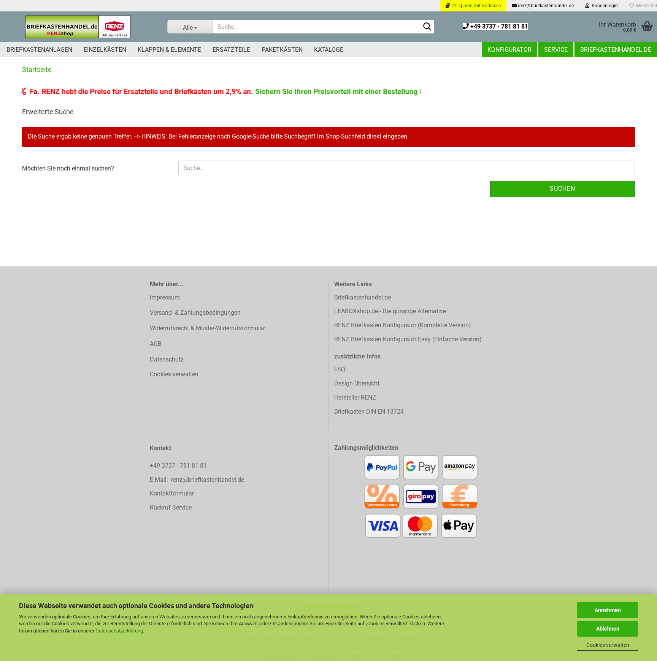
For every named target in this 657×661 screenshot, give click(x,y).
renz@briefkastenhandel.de (545, 5)
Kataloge (328, 49)
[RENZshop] (78, 26)
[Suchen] (427, 27)
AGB (156, 343)
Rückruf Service (171, 507)
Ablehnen (607, 629)
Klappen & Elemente (169, 49)
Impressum (165, 297)
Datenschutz (167, 359)
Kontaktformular (172, 493)
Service (556, 49)
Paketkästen (282, 49)
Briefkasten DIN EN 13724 (369, 411)
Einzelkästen (105, 49)
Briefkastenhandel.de (615, 49)
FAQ (339, 369)
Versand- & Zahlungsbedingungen (195, 312)
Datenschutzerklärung (119, 631)
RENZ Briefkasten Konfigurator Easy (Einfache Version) (408, 339)
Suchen (562, 188)
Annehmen (608, 610)
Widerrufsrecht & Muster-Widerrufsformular (207, 328)
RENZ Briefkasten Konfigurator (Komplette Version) (402, 325)
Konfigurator (509, 49)
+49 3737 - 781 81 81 (498, 26)
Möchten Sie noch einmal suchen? (68, 168)
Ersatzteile (231, 49)
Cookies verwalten (607, 645)
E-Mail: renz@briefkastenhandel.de (197, 479)
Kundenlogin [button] (603, 5)
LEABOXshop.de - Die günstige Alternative (390, 311)
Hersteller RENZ (355, 397)
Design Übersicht (356, 383)
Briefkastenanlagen (39, 49)
